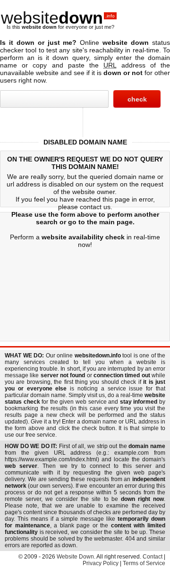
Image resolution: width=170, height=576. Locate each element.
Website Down (75, 556)
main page (116, 222)
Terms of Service (144, 563)
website (58, 17)
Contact (152, 556)
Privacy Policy (101, 563)
